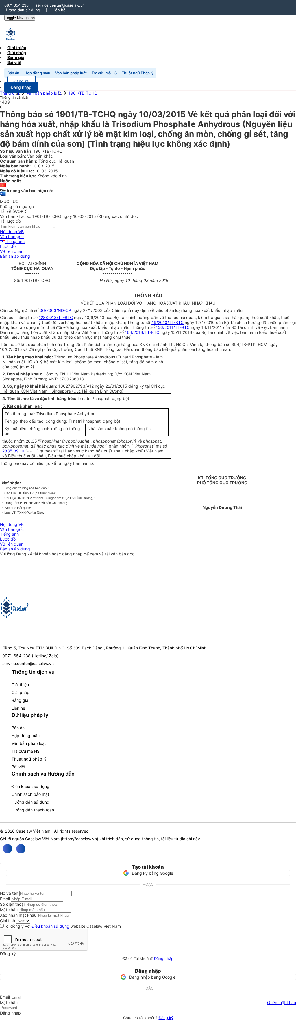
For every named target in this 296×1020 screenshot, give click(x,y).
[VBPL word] (3, 196)
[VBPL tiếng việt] (3, 185)
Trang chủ (9, 93)
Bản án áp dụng (15, 256)
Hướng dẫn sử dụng (22, 10)
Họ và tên (9, 893)
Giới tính (7, 920)
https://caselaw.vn (79, 838)
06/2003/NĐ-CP (55, 310)
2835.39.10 (13, 450)
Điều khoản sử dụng (30, 786)
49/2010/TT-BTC (167, 322)
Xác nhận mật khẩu (18, 915)
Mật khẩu (9, 909)
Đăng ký (166, 1017)
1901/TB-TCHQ (83, 93)
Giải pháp (20, 692)
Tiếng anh (15, 241)
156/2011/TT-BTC (173, 327)
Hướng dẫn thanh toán (33, 809)
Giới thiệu (20, 684)
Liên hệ (59, 10)
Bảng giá (20, 700)
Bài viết (14, 62)
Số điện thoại (12, 904)
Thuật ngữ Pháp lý (137, 73)
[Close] (0, 863)
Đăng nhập (163, 958)
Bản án (13, 73)
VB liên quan (11, 251)
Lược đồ (8, 246)
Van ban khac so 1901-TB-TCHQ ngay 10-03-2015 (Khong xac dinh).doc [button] (69, 216)
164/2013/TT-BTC (142, 332)
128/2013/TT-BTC (56, 317)
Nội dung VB (12, 231)
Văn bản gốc (12, 236)
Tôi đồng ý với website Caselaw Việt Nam (62, 926)
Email (5, 898)
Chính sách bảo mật (30, 794)
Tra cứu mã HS (104, 73)
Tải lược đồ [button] (10, 221)
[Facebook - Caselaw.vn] (7, 848)
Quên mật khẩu (281, 1002)
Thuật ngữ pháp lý (29, 758)
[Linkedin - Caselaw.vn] (20, 848)
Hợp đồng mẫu (37, 73)
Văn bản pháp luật (71, 73)
